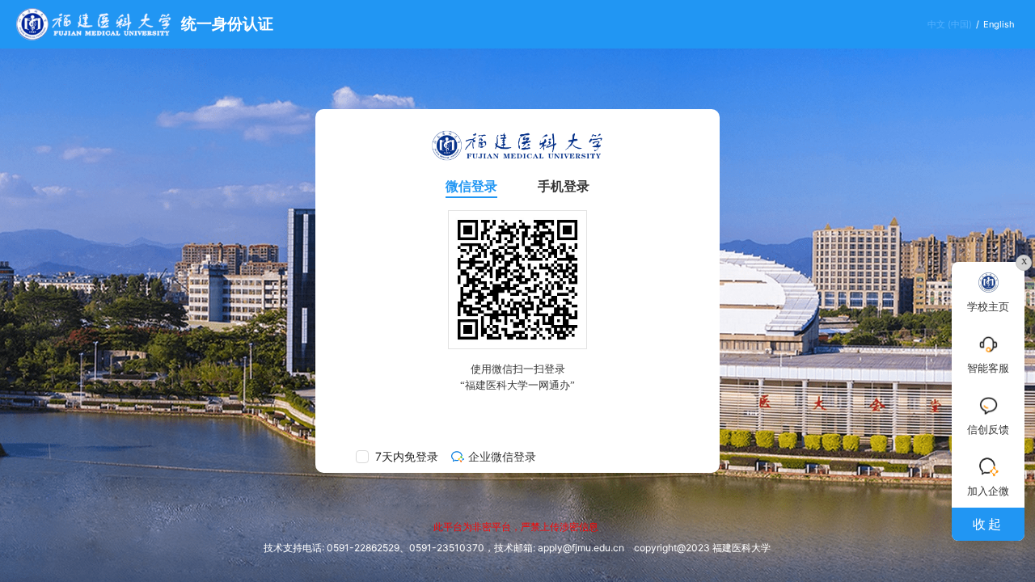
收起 (988, 524)
